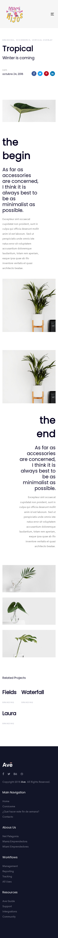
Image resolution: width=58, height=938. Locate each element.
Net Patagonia (10, 836)
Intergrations (9, 911)
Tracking (7, 876)
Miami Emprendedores (15, 847)
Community (9, 917)
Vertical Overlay (42, 40)
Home (5, 801)
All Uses (7, 882)
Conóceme (8, 806)
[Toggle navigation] (45, 14)
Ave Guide (8, 901)
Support (7, 906)
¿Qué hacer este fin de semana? (20, 812)
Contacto (7, 817)
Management (10, 866)
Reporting (8, 871)
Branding (8, 40)
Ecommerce (23, 40)
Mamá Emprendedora (14, 841)
